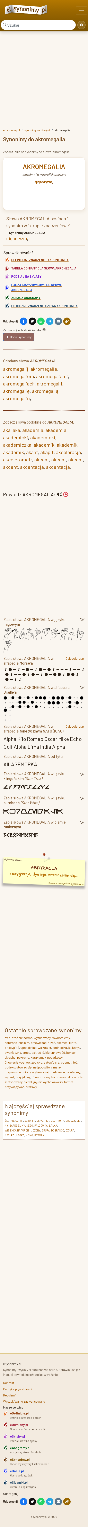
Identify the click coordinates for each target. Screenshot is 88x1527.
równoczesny (41, 1077)
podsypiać (12, 1047)
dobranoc (57, 1130)
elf (79, 1120)
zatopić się (51, 1062)
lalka (53, 1125)
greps (26, 1052)
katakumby (38, 1057)
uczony (35, 1130)
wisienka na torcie (17, 1130)
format (68, 1082)
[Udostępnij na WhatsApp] (41, 321)
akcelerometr (17, 459)
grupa (46, 1130)
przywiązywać (14, 1087)
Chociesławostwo (17, 1062)
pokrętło (23, 1057)
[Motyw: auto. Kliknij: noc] (81, 25)
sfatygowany (13, 1082)
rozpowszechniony (18, 1072)
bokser (71, 1052)
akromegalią (45, 391)
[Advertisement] (44, 79)
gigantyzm (43, 182)
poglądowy (23, 1077)
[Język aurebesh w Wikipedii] (82, 801)
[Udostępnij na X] (32, 321)
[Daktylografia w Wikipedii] (82, 622)
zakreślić (38, 1052)
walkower (44, 1047)
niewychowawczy (50, 1082)
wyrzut (9, 1077)
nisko (29, 1135)
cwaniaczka (13, 1052)
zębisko (36, 1062)
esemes (62, 1043)
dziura (70, 1130)
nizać (51, 1043)
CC (17, 1120)
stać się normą (22, 1038)
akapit (47, 452)
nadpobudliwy (42, 1067)
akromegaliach (19, 384)
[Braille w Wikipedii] (82, 690)
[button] (62, 494)
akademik (44, 445)
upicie (78, 1077)
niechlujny (30, 1082)
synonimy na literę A (37, 130)
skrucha (10, 1057)
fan (11, 1120)
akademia (32, 430)
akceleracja (68, 452)
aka (6, 430)
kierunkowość (55, 1052)
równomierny (61, 1038)
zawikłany (73, 1072)
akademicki (15, 437)
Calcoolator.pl (75, 658)
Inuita (60, 1120)
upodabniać (28, 1047)
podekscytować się (18, 1067)
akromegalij (15, 369)
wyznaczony (42, 1038)
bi (38, 1120)
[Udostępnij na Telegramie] (49, 321)
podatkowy (54, 1057)
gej (53, 1120)
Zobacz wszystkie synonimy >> (67, 883)
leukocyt (74, 1047)
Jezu (28, 1120)
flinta (72, 1043)
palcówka (41, 1125)
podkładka (59, 1047)
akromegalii (49, 384)
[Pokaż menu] (81, 10)
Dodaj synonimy (21, 337)
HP (21, 1120)
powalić (39, 1135)
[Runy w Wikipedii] (82, 825)
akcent (41, 459)
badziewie (58, 1072)
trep (7, 1038)
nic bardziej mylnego (19, 1125)
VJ (41, 1120)
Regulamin (10, 1395)
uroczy (70, 1120)
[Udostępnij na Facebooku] (23, 321)
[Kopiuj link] (67, 321)
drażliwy (31, 1087)
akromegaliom (18, 376)
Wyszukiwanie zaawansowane (24, 1401)
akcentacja (32, 467)
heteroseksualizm (17, 1043)
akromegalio (16, 398)
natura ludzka (14, 1135)
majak (57, 1067)
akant (32, 452)
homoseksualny (62, 1077)
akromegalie (43, 369)
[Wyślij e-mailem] (58, 321)
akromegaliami (52, 376)
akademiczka (17, 445)
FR (33, 1120)
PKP (47, 1120)
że (6, 1120)
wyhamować (41, 1072)
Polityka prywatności (17, 1389)
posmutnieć (69, 1062)
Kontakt (8, 1383)
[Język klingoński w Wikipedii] (82, 776)
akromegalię (16, 391)
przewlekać (38, 1043)
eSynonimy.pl (11, 130)
